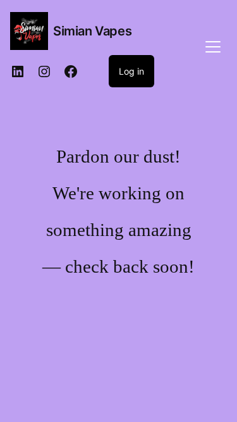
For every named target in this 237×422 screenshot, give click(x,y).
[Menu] (213, 45)
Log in (131, 71)
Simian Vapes (92, 31)
